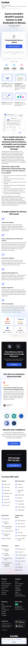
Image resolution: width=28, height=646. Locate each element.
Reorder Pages (21, 507)
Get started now (14, 465)
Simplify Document (6, 554)
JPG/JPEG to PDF (8, 493)
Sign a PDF (6, 519)
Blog (2, 604)
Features (3, 592)
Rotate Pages (21, 504)
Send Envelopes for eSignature (8, 527)
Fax (18, 529)
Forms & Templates (6, 583)
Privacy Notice (18, 585)
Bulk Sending (7, 538)
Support (17, 592)
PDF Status (20, 532)
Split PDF (20, 498)
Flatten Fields (21, 495)
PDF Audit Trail (21, 549)
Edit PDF (20, 484)
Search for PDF (21, 561)
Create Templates (22, 535)
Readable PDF (21, 558)
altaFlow (3, 613)
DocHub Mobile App (6, 606)
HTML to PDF (7, 502)
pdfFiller (3, 608)
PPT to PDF (6, 496)
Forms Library (4, 590)
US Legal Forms (5, 610)
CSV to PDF (6, 499)
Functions (3, 594)
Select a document (14, 46)
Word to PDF (7, 484)
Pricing (3, 589)
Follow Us (5, 630)
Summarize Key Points (8, 558)
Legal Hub (17, 587)
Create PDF (20, 487)
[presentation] (14, 45)
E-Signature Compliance (18, 589)
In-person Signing (8, 531)
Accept (14, 642)
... (18, 639)
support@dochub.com (6, 623)
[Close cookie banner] (25, 639)
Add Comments (21, 520)
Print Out (20, 570)
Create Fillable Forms (21, 539)
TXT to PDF (6, 487)
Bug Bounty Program (20, 595)
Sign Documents (5, 585)
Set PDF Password (22, 555)
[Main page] (5, 3)
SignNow (3, 611)
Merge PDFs (21, 501)
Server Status (4, 587)
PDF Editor (4, 581)
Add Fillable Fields (21, 491)
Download (20, 567)
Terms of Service (19, 583)
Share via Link (21, 523)
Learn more (14, 443)
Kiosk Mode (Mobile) (7, 534)
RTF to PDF (6, 505)
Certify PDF (20, 552)
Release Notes (18, 594)
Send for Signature (6, 522)
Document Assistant (6, 549)
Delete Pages (21, 510)
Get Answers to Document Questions (8, 564)
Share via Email (21, 526)
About (16, 581)
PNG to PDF (7, 490)
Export (19, 564)
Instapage (3, 615)
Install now (14, 364)
